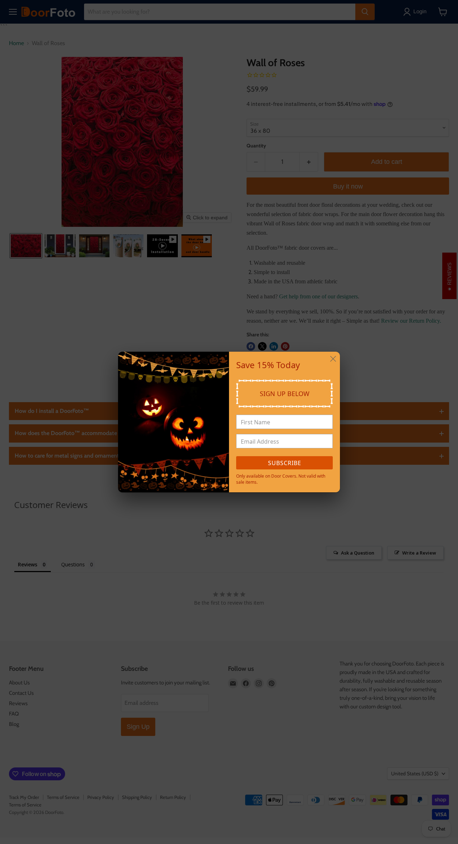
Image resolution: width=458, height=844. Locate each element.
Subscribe (284, 463)
